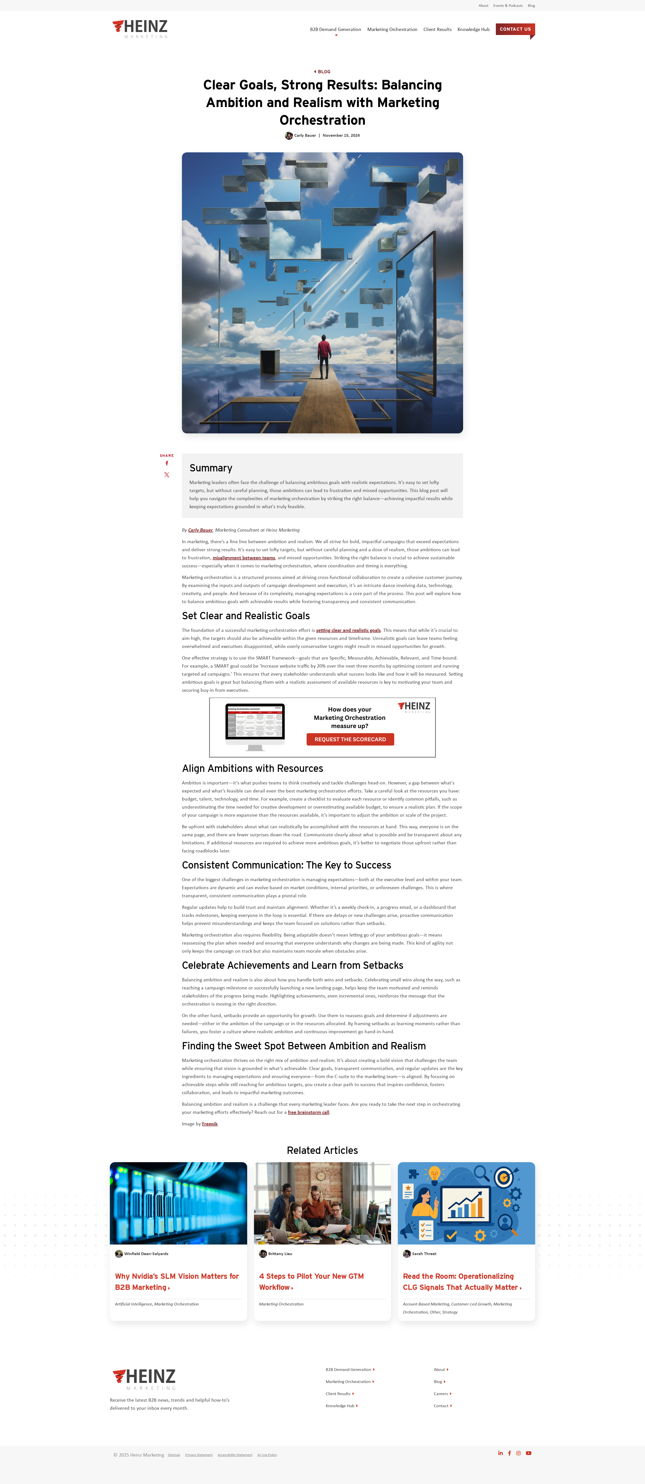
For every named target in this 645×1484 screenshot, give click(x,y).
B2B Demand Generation (335, 29)
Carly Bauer (200, 529)
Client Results (438, 29)
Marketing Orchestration (392, 29)
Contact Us (515, 29)
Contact (441, 1405)
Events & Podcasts (508, 5)
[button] (166, 463)
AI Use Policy (267, 1455)
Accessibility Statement (235, 1455)
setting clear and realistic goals (348, 630)
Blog (531, 5)
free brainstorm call (308, 1112)
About (483, 5)
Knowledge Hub (474, 29)
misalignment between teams (244, 557)
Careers (441, 1393)
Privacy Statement (199, 1455)
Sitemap (174, 1455)
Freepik (210, 1123)
